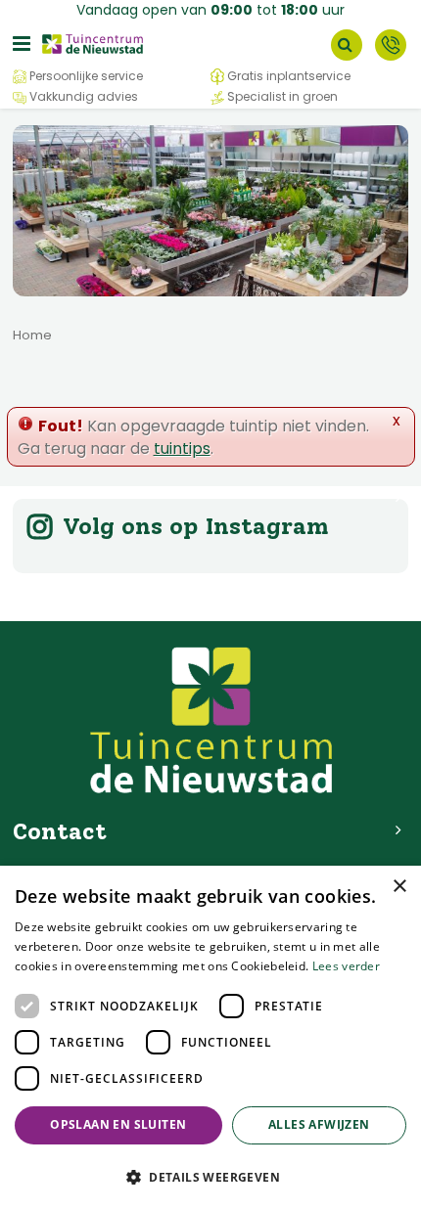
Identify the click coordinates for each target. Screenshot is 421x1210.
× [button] (399, 886)
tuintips (182, 448)
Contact (390, 45)
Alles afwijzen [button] (319, 1124)
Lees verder (346, 966)
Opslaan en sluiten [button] (118, 1124)
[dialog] (210, 1038)
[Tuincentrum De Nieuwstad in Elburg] (93, 42)
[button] (210, 1176)
